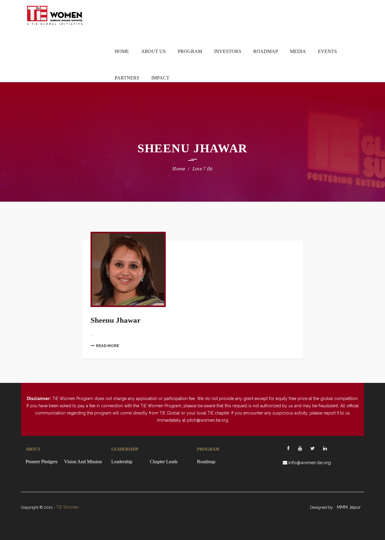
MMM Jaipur (349, 507)
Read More (107, 345)
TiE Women (67, 507)
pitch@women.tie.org (207, 420)
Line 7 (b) (202, 169)
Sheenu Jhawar (115, 320)
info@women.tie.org (309, 462)
